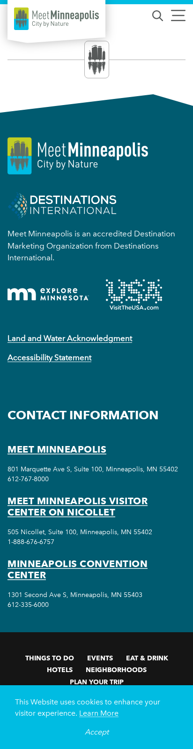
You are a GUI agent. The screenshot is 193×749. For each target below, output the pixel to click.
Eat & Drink (147, 658)
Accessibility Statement (49, 357)
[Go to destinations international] (62, 205)
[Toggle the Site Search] (157, 15)
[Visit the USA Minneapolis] (134, 294)
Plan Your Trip (97, 682)
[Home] (56, 19)
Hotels (60, 669)
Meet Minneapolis (56, 449)
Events (100, 658)
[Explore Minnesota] (48, 294)
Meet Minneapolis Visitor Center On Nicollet (77, 506)
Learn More (99, 713)
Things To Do (49, 658)
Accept (97, 731)
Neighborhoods (116, 669)
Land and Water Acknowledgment (69, 338)
